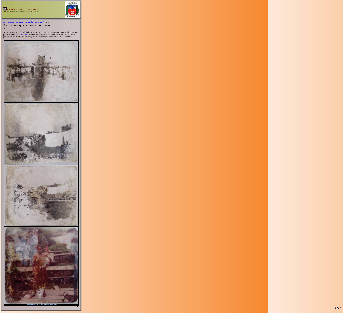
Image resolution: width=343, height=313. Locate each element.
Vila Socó (24, 35)
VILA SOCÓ (39, 22)
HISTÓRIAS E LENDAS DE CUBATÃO (18, 22)
